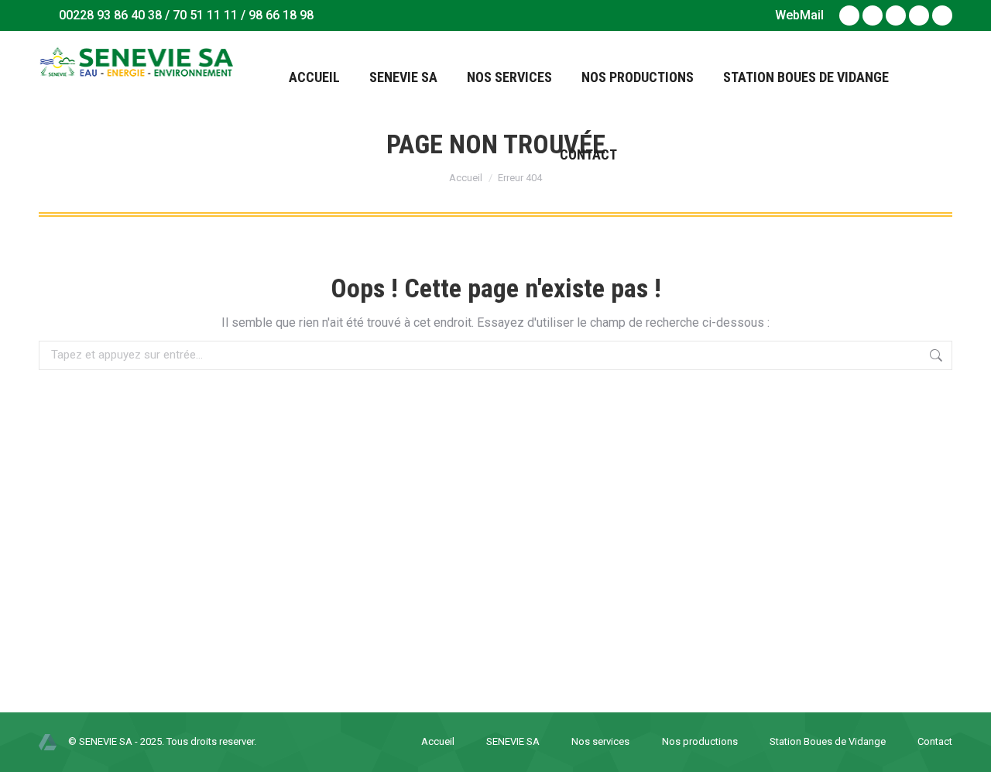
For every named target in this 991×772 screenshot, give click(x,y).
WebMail (799, 15)
